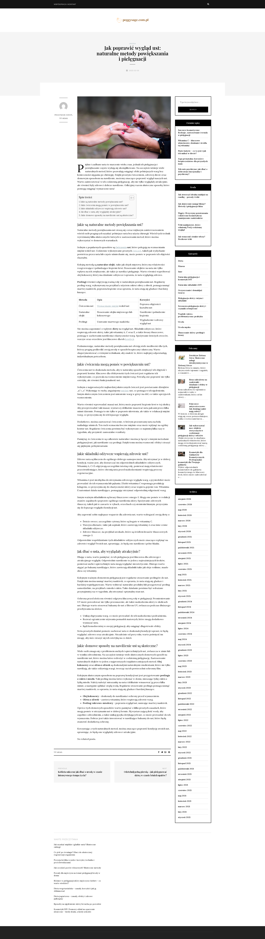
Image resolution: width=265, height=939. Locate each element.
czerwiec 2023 (185, 661)
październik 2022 (186, 704)
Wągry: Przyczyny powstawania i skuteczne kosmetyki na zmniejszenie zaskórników (193, 215)
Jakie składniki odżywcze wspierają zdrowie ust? (104, 208)
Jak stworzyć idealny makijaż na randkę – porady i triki (193, 195)
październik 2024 (186, 612)
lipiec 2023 (183, 655)
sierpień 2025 (184, 558)
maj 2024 (182, 639)
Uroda (132, 43)
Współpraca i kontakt (65, 4)
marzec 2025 (184, 585)
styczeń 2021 (184, 817)
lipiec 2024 (183, 628)
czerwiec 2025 (185, 569)
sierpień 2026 (184, 499)
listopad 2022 (184, 698)
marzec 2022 (184, 742)
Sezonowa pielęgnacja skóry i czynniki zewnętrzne (192, 307)
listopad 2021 (184, 763)
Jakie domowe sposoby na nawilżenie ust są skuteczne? (107, 215)
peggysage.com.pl (64, 115)
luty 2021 (182, 812)
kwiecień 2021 (184, 801)
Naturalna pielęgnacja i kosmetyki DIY (189, 278)
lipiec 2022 (183, 720)
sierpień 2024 (184, 623)
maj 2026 (182, 510)
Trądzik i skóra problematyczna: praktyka (190, 315)
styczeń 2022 (184, 752)
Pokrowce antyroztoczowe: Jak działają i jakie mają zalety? (197, 408)
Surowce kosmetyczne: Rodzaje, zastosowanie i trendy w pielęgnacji (193, 132)
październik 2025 (186, 547)
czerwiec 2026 (185, 504)
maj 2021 (182, 795)
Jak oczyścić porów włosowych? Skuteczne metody (77, 868)
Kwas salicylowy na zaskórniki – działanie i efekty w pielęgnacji (198, 383)
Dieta (180, 261)
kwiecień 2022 (185, 736)
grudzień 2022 (185, 693)
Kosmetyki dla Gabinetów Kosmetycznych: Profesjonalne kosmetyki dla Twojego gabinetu (191, 458)
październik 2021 (186, 768)
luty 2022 (182, 747)
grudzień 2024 (185, 601)
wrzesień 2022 (185, 709)
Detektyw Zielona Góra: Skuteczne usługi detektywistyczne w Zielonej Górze (193, 360)
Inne (180, 271)
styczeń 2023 (184, 688)
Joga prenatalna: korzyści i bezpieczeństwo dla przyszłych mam (193, 161)
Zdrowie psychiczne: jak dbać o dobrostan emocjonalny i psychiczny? (192, 171)
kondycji (129, 339)
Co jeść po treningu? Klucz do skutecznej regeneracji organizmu (73, 853)
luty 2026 (182, 526)
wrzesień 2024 (185, 617)
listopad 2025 (184, 542)
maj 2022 (182, 731)
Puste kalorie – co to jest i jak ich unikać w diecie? (192, 152)
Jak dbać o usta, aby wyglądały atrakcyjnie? (101, 212)
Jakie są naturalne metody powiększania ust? (101, 201)
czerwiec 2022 (185, 725)
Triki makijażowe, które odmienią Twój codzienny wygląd (190, 227)
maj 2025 (182, 574)
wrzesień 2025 (185, 553)
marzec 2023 (184, 677)
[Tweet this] (162, 752)
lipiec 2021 (183, 785)
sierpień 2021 (184, 779)
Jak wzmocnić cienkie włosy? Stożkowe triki (191, 237)
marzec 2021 (184, 806)
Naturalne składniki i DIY (190, 285)
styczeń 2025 (184, 596)
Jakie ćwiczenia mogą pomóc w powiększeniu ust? (105, 205)
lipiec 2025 (183, 564)
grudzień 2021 (184, 758)
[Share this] (159, 752)
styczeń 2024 (184, 644)
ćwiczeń (136, 250)
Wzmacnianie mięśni (108, 306)
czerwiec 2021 (184, 790)
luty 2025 (182, 590)
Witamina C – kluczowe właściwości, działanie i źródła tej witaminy (192, 143)
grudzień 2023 (185, 650)
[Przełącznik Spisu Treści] (130, 197)
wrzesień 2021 (184, 774)
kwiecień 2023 (185, 671)
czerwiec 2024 (185, 634)
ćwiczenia (121, 247)
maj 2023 (182, 666)
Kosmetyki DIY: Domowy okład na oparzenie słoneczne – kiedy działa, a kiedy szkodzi (74, 910)
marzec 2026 (184, 520)
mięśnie (125, 390)
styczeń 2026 (184, 531)
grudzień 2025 (185, 537)
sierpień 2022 (184, 715)
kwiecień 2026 (185, 515)
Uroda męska (184, 327)
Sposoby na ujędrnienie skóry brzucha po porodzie (77, 904)
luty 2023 (182, 682)
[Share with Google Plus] (165, 752)
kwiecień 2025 (185, 580)
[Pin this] (169, 752)
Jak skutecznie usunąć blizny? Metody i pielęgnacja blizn (192, 205)
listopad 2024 (184, 607)
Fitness (181, 266)
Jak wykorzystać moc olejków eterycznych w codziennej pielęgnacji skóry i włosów (191, 430)
